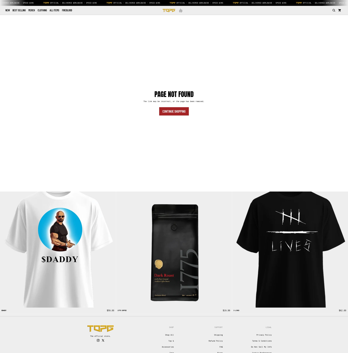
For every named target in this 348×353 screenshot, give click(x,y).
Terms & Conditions (262, 341)
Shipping (218, 335)
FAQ (221, 347)
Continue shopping (174, 111)
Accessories (168, 347)
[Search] (334, 10)
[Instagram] (98, 340)
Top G (171, 341)
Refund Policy (216, 341)
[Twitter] (103, 340)
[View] (100, 328)
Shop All (169, 335)
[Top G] (169, 10)
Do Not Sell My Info (261, 347)
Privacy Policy (264, 335)
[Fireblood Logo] (180, 10)
